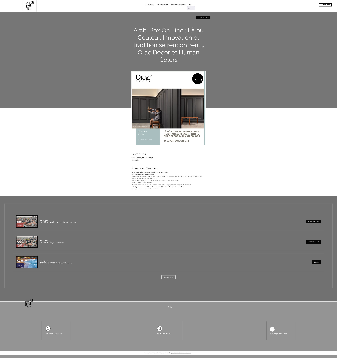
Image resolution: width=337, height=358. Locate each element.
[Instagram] (168, 307)
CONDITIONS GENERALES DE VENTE (181, 353)
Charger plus (168, 277)
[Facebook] (166, 307)
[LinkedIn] (171, 307)
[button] (53, 222)
